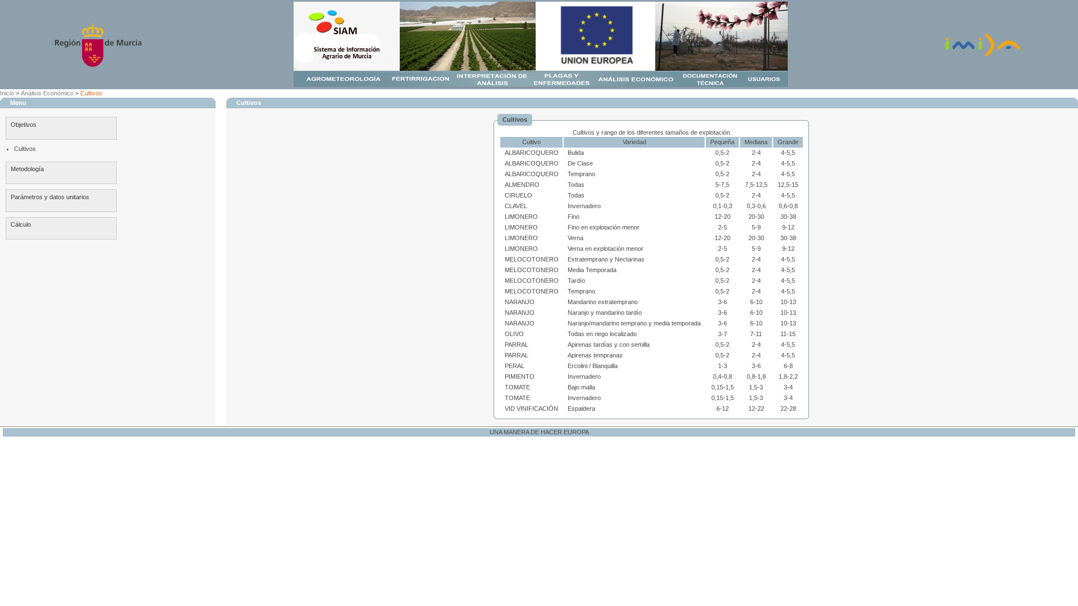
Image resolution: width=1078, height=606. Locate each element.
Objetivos (23, 124)
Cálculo (21, 224)
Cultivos (91, 93)
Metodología (27, 169)
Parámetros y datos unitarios (50, 197)
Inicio (7, 93)
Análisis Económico (47, 93)
